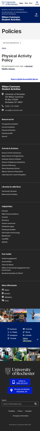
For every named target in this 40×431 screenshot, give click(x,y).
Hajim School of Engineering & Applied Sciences (14, 13)
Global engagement (9, 258)
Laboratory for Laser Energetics (14, 175)
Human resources (8, 223)
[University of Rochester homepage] (10, 3)
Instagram (13, 335)
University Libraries (9, 191)
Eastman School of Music (11, 159)
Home (4, 48)
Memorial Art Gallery (9, 194)
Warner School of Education (12, 171)
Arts (7, 300)
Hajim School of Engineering (12, 156)
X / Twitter (13, 332)
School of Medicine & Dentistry (13, 162)
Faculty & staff (7, 133)
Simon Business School (11, 168)
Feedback (11, 411)
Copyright (28, 411)
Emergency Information (21, 416)
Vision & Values (7, 265)
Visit (26, 3)
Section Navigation (11, 43)
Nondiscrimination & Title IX (12, 273)
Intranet (5, 211)
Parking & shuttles (9, 229)
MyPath (5, 242)
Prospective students (10, 124)
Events (7, 293)
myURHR (5, 239)
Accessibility (7, 261)
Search (4, 400)
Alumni (4, 136)
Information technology (11, 233)
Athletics (8, 297)
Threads (13, 338)
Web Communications (10, 214)
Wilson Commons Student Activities (11, 18)
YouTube (28, 329)
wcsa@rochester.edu (14, 110)
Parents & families (8, 130)
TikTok (27, 332)
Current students (8, 127)
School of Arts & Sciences (13, 10)
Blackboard (6, 236)
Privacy (20, 411)
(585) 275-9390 (12, 106)
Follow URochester (27, 339)
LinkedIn (28, 335)
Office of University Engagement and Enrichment (16, 269)
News (7, 290)
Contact (5, 217)
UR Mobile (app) (8, 226)
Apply (21, 3)
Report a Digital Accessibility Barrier (24, 79)
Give (30, 3)
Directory (5, 220)
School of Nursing (8, 165)
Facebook (13, 329)
